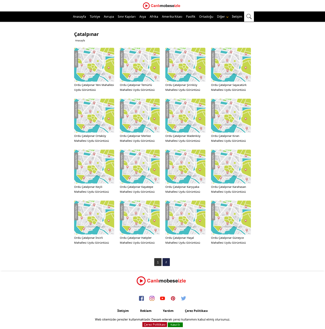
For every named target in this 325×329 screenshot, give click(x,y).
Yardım (168, 311)
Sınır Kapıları (127, 16)
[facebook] (141, 298)
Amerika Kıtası (172, 16)
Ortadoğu (206, 16)
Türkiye (95, 16)
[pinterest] (173, 298)
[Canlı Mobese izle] (162, 9)
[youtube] (162, 298)
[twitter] (183, 298)
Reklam (146, 311)
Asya (142, 16)
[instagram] (152, 298)
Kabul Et (175, 324)
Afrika (154, 16)
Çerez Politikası (196, 311)
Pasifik (190, 16)
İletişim (237, 16)
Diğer (221, 16)
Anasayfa (79, 16)
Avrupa (109, 16)
